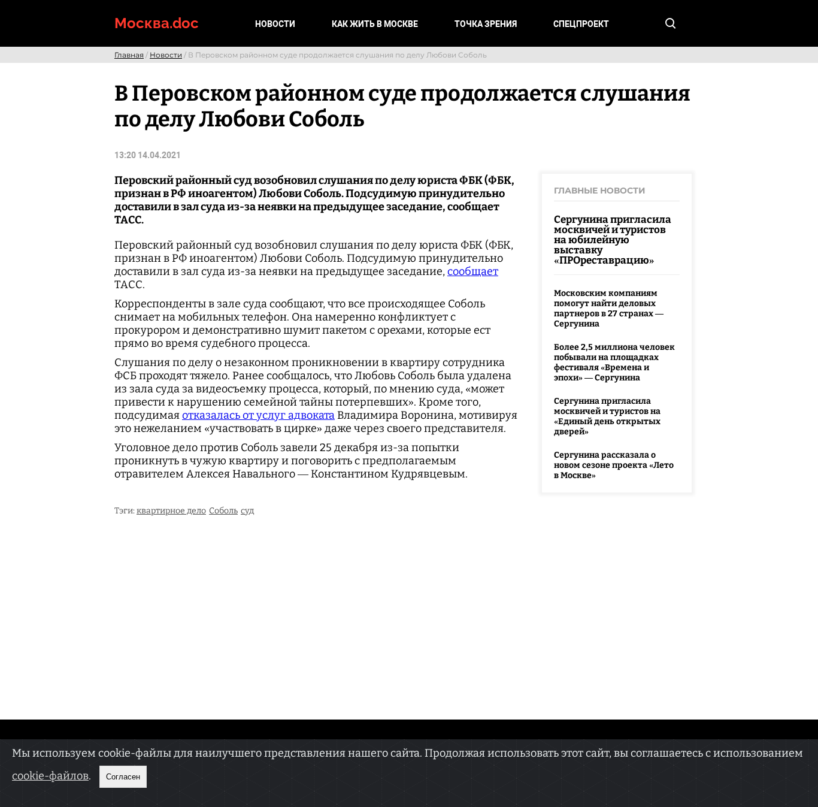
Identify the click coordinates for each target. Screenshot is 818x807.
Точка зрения (486, 24)
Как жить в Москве (375, 24)
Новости (275, 24)
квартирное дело (171, 511)
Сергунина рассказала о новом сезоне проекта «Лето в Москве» (614, 465)
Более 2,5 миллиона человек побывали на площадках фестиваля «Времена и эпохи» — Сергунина (614, 362)
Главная (129, 54)
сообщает (472, 271)
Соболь (223, 511)
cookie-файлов (50, 775)
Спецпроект (581, 24)
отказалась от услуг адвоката (258, 415)
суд (247, 511)
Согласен (123, 776)
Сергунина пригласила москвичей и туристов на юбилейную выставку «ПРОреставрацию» (612, 240)
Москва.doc (156, 23)
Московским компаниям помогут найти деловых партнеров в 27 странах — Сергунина (609, 308)
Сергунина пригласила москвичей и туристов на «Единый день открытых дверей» (607, 416)
